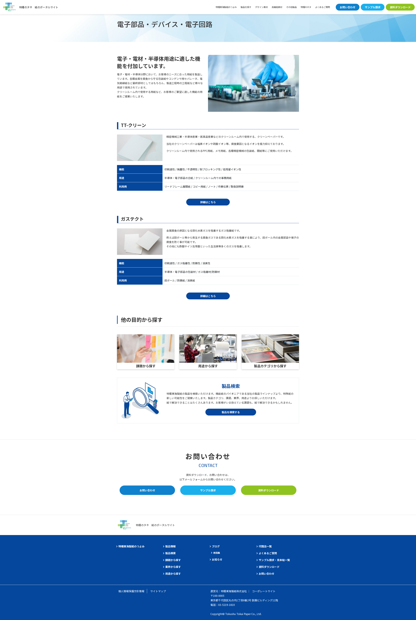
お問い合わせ (347, 7)
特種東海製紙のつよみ (226, 7)
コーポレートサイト (263, 591)
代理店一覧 (265, 546)
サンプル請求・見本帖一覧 (274, 560)
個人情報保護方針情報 (131, 591)
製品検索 (170, 553)
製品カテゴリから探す (270, 366)
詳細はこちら (208, 202)
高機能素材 (277, 7)
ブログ (216, 546)
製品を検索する (231, 412)
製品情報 (170, 546)
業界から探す (173, 567)
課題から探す (146, 366)
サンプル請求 (372, 7)
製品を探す (246, 7)
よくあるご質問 (322, 7)
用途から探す (208, 366)
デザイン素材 (261, 7)
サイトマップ (158, 591)
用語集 (216, 552)
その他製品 (291, 7)
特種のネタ (306, 7)
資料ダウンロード (400, 7)
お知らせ (217, 559)
